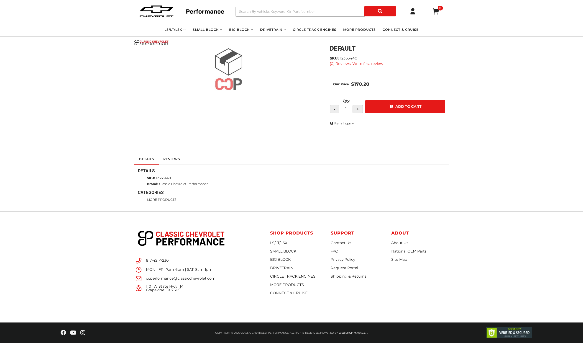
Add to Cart (408, 106)
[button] (316, 11)
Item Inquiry (344, 123)
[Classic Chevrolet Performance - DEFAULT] (151, 42)
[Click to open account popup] (412, 11)
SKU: (334, 58)
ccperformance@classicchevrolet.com (180, 278)
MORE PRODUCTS (161, 200)
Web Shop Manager (353, 332)
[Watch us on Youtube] (73, 333)
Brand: (152, 184)
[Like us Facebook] (63, 333)
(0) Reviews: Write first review (356, 64)
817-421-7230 (157, 260)
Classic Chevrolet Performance (183, 184)
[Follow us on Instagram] (82, 333)
